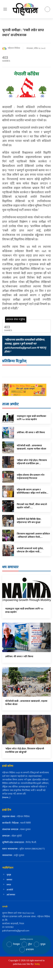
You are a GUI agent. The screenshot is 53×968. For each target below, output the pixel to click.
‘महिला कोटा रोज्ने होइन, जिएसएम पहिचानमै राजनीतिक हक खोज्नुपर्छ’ (24, 750)
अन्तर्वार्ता (10, 889)
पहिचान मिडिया (14, 48)
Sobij (37, 964)
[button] (5, 9)
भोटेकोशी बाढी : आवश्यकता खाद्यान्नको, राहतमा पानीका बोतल (26, 702)
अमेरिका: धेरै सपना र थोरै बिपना (19, 657)
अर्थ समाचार (11, 894)
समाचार (9, 879)
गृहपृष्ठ (9, 874)
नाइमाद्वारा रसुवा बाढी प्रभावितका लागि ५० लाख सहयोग (24, 610)
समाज (9, 884)
